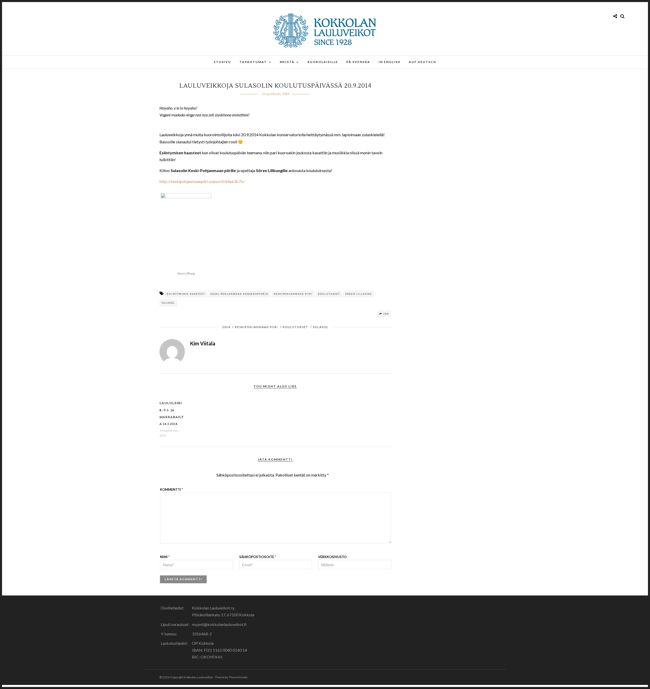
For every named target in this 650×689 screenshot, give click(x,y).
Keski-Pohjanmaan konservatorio (239, 294)
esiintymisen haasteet (186, 294)
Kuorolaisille (322, 62)
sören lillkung (358, 294)
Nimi (165, 557)
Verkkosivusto (332, 557)
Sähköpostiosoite (257, 557)
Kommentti (171, 489)
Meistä (287, 62)
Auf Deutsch (422, 62)
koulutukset (329, 294)
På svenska (358, 62)
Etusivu (222, 62)
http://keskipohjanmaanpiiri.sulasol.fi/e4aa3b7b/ (202, 181)
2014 (226, 327)
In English (389, 62)
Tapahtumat (253, 62)
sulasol (168, 302)
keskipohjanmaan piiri (293, 294)
